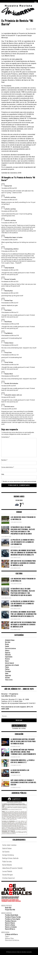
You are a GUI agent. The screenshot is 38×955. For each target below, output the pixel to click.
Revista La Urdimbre (11, 927)
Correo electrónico (7, 467)
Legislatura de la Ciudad (12, 665)
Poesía (7, 667)
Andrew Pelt (8, 186)
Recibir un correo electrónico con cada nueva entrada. (20, 481)
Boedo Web (8, 907)
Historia (7, 659)
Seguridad (8, 675)
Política (7, 669)
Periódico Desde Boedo (11, 915)
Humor (7, 661)
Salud (6, 673)
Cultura (7, 650)
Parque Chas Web (10, 910)
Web (2, 474)
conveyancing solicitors (12, 249)
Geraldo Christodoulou (11, 383)
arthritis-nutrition (10, 197)
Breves (7, 644)
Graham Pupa (9, 300)
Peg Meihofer (9, 333)
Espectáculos (8, 657)
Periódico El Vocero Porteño (13, 917)
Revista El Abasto (10, 923)
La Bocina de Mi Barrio (11, 934)
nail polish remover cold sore (13, 395)
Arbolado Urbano (9, 640)
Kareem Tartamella (10, 279)
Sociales (7, 677)
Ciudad (7, 646)
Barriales (7, 642)
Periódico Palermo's (10, 921)
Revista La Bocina (10, 925)
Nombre (4, 460)
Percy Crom (8, 352)
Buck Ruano (8, 321)
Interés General (9, 663)
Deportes (7, 652)
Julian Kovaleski (9, 268)
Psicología (8, 671)
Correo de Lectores (10, 648)
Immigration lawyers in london (13, 237)
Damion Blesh (9, 374)
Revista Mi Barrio (10, 929)
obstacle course (9, 406)
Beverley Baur (9, 291)
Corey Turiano (9, 362)
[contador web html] (19, 726)
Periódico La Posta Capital (12, 919)
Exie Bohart (8, 310)
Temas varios (9, 680)
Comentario (5, 437)
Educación (8, 655)
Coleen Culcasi (9, 343)
